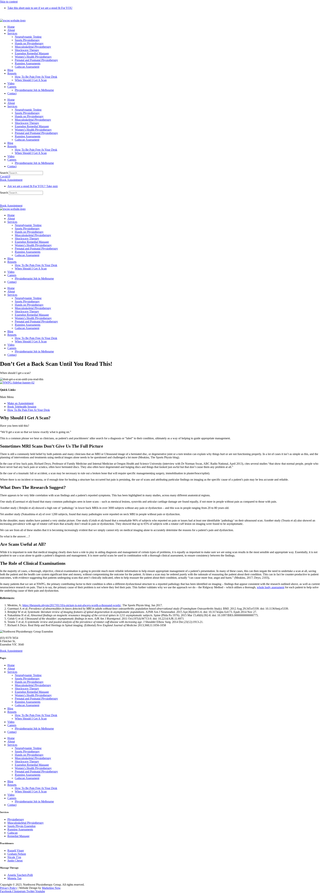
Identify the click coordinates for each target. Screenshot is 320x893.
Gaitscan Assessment (27, 66)
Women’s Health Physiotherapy (33, 56)
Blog (10, 70)
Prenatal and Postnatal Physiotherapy (36, 60)
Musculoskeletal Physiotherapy (33, 46)
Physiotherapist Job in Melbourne (34, 90)
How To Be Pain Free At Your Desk (36, 76)
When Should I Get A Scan (31, 80)
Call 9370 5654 (9, 14)
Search (4, 172)
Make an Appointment (20, 403)
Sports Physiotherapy (27, 40)
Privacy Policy (8, 887)
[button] (160, 397)
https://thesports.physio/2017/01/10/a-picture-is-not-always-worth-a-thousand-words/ (71, 605)
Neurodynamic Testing (28, 36)
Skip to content (9, 1)
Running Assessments (27, 63)
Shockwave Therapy (27, 50)
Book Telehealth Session (21, 406)
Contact (11, 93)
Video (10, 83)
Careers (11, 86)
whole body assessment (270, 587)
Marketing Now (51, 887)
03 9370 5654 (8, 199)
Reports (11, 73)
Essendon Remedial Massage (32, 53)
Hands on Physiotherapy (29, 43)
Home (11, 26)
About (11, 30)
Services (12, 33)
